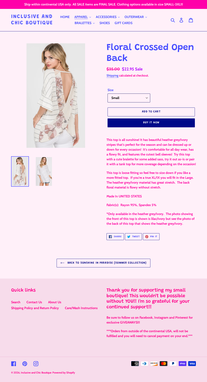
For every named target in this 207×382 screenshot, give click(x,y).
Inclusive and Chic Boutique (32, 20)
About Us (54, 302)
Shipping (112, 75)
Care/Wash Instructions (81, 308)
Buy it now (151, 122)
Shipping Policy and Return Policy (35, 308)
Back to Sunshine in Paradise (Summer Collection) (107, 263)
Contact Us (34, 302)
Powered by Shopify (63, 372)
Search (15, 302)
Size (110, 90)
